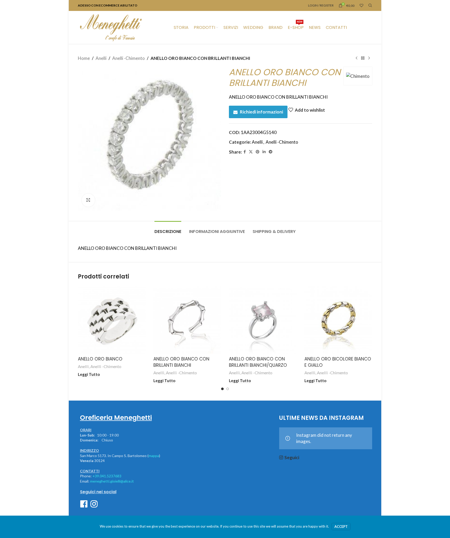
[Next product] (369, 58)
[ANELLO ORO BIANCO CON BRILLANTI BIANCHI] (187, 320)
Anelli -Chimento (128, 58)
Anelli (101, 58)
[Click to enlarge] (88, 200)
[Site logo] (110, 27)
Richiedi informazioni (261, 112)
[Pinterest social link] (257, 151)
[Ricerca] (370, 5)
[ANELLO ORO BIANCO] (112, 320)
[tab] (167, 229)
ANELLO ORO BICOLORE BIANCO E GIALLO (337, 362)
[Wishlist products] (361, 5)
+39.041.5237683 (106, 476)
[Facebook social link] (244, 151)
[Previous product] (356, 58)
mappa (153, 455)
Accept (341, 526)
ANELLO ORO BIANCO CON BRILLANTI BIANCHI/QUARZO (258, 362)
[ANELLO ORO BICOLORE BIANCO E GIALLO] (338, 320)
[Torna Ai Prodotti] (363, 58)
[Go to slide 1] (222, 389)
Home (84, 58)
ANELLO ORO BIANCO (100, 359)
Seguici (291, 457)
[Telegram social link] (270, 151)
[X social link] (250, 151)
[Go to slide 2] (227, 389)
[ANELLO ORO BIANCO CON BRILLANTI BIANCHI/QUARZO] (263, 320)
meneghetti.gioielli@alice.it (112, 481)
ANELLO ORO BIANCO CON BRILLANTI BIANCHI (181, 362)
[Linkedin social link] (264, 151)
